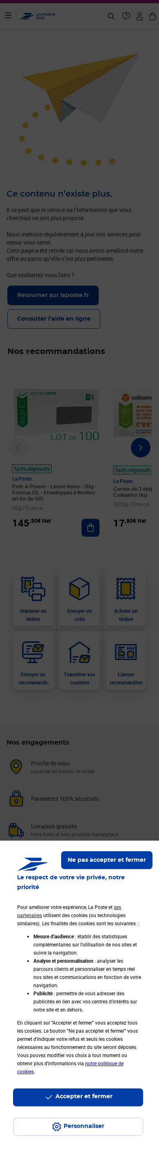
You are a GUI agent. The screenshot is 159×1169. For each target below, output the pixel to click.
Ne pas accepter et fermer (107, 860)
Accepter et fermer (84, 1096)
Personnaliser (84, 1126)
